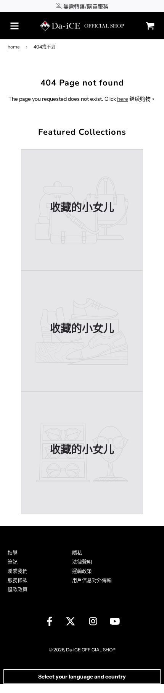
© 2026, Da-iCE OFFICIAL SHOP (82, 650)
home (14, 47)
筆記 (13, 562)
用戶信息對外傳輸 (92, 580)
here (122, 98)
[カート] (148, 26)
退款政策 (17, 589)
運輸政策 (82, 571)
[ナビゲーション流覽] (14, 26)
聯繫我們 (17, 571)
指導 (13, 552)
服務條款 (17, 580)
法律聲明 (82, 562)
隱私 (77, 552)
